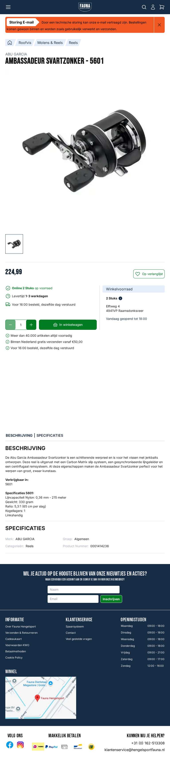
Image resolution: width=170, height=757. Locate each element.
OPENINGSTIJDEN (133, 620)
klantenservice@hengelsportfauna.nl (134, 749)
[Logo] (85, 7)
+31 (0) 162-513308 (148, 743)
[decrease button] (10, 325)
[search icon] (144, 7)
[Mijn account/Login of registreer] (153, 7)
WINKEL (11, 671)
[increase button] (31, 325)
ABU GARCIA (16, 54)
